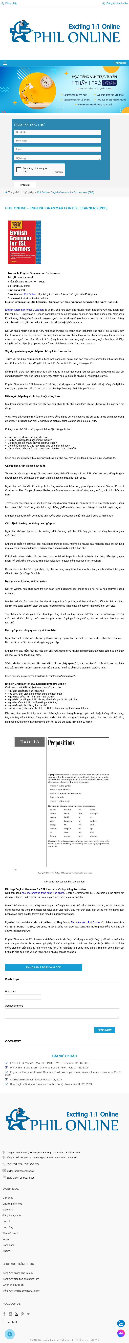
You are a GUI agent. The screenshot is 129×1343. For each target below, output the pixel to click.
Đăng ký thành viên (117, 3)
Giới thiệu (8, 1197)
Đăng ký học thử (12, 1215)
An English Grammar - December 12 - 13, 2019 (36, 1079)
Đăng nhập (11, 3)
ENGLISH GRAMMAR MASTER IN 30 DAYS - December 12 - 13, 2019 (49, 1063)
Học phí (7, 1221)
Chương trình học (12, 1203)
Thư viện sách (10, 1233)
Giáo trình (8, 1209)
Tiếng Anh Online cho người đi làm (21, 1290)
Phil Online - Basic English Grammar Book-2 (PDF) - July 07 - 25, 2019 (49, 1067)
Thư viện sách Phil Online (85, 922)
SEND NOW (105, 1030)
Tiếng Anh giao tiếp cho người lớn (21, 1278)
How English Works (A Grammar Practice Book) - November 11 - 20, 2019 (51, 1084)
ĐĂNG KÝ (25, 185)
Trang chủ (14, 192)
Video (6, 1239)
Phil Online (30, 294)
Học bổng (8, 1227)
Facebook (12, 1322)
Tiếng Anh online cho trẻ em (18, 1272)
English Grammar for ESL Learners (25, 309)
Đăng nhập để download (43, 967)
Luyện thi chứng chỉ (13, 1284)
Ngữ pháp (27, 192)
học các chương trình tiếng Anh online (43, 892)
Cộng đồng (8, 1245)
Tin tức (6, 1250)
